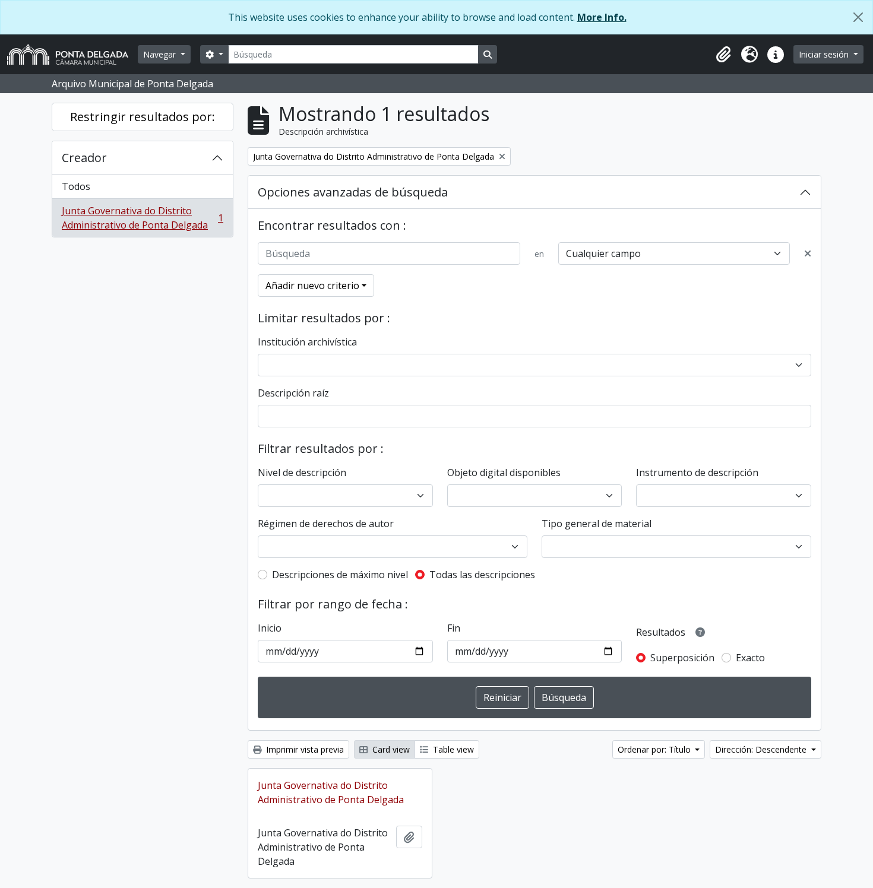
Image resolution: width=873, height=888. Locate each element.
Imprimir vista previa (304, 749)
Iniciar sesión (825, 54)
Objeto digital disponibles (504, 472)
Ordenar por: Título (655, 749)
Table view (452, 749)
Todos (76, 186)
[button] (723, 55)
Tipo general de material (596, 523)
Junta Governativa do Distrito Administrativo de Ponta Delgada (142, 217)
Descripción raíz (293, 392)
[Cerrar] (858, 17)
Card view (390, 749)
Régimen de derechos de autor (326, 523)
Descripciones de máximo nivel (340, 574)
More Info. (602, 17)
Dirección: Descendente (762, 749)
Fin (453, 628)
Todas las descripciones (482, 574)
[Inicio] (72, 54)
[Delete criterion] (807, 253)
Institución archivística (307, 341)
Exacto (750, 657)
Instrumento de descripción (697, 472)
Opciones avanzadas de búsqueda (353, 192)
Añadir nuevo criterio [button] (312, 285)
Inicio (269, 628)
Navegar (160, 54)
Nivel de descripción (302, 472)
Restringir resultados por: (142, 117)
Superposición (682, 657)
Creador (84, 158)
